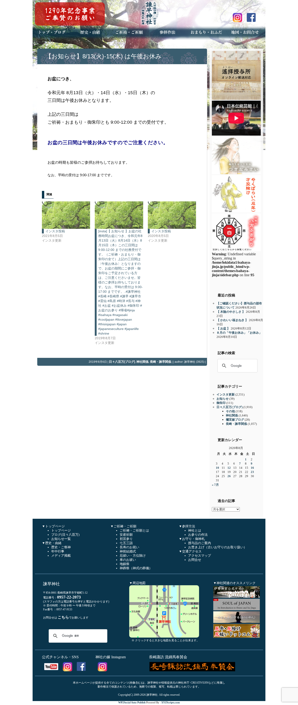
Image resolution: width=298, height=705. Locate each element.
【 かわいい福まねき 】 (232, 320)
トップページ (61, 530)
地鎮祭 (124, 564)
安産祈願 (126, 534)
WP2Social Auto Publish (132, 702)
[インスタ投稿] (66, 215)
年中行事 (57, 551)
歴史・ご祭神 (61, 547)
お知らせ (223, 398)
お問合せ (194, 560)
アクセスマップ (199, 555)
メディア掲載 (61, 555)
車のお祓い (128, 560)
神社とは (194, 530)
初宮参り (126, 539)
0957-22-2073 (69, 597)
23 (252, 472)
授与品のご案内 (199, 543)
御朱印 (221, 403)
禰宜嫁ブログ (235, 419)
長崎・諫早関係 (160, 361)
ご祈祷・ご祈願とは (134, 530)
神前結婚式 (128, 551)
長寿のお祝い (129, 547)
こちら (63, 617)
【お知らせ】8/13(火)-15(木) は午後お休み (103, 56)
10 (217, 467)
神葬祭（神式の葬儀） (136, 568)
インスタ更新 (226, 394)
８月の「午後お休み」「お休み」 (239, 332)
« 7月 (215, 484)
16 (252, 467)
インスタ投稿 (55, 231)
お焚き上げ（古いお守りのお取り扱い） (217, 547)
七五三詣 (126, 543)
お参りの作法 (198, 534)
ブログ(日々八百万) (65, 534)
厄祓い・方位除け (133, 555)
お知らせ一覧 (61, 539)
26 (229, 476)
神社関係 (142, 361)
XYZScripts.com (170, 702)
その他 (230, 411)
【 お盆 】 (223, 328)
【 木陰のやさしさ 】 (231, 311)
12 (229, 467)
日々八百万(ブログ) (122, 361)
